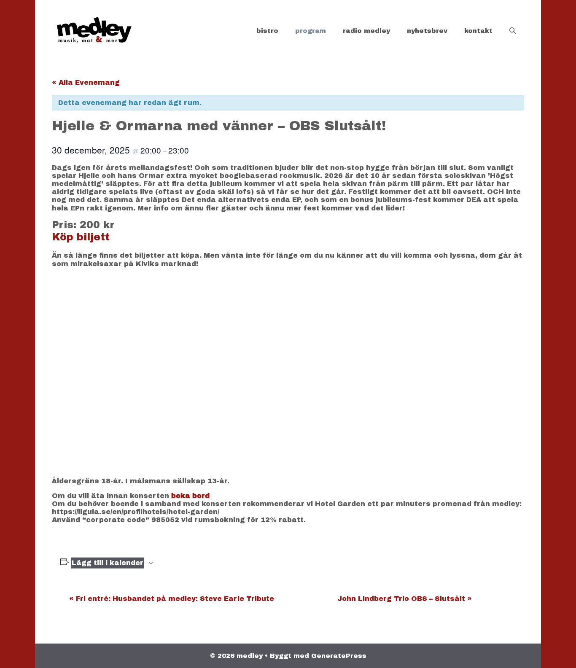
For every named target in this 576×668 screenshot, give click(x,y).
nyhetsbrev (427, 30)
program (310, 30)
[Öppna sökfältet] (512, 30)
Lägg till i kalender (107, 562)
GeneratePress (338, 655)
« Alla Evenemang (86, 82)
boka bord (190, 495)
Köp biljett (81, 237)
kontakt (478, 30)
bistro (267, 30)
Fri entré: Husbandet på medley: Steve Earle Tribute (171, 598)
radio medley (366, 30)
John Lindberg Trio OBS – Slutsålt (404, 598)
